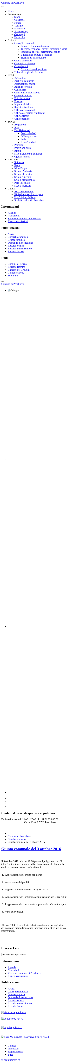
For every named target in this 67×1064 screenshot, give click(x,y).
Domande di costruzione (20, 242)
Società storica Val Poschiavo (29, 200)
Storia (17, 17)
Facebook (6, 827)
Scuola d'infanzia (23, 171)
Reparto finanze (16, 251)
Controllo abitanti (23, 95)
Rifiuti (17, 150)
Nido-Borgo (20, 168)
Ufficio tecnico (22, 118)
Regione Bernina (16, 266)
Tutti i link (13, 275)
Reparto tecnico (16, 245)
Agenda (12, 212)
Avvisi (11, 234)
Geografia (19, 19)
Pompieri (19, 145)
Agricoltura (20, 78)
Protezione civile (22, 147)
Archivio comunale (24, 81)
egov (10, 1054)
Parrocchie (19, 37)
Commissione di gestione (34, 69)
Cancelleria (20, 89)
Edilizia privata (22, 98)
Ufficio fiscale (21, 115)
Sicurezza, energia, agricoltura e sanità (40, 51)
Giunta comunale (23, 60)
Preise (24, 139)
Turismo (18, 25)
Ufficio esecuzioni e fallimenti (29, 113)
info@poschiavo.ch (12, 822)
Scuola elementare (23, 174)
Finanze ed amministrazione (35, 46)
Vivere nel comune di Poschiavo (24, 218)
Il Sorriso (19, 162)
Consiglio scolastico (24, 63)
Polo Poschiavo (22, 182)
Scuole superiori (22, 177)
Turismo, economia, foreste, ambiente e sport (44, 49)
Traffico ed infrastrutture (33, 57)
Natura (17, 22)
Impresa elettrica (22, 104)
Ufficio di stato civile (25, 110)
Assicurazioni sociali (24, 83)
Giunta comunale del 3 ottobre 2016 (31, 849)
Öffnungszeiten (29, 136)
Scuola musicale (22, 185)
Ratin (17, 165)
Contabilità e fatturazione (27, 92)
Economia (19, 28)
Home (11, 11)
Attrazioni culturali (24, 191)
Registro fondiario (23, 107)
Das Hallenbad (22, 130)
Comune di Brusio (17, 264)
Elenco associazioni (18, 221)
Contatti (12, 1045)
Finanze (18, 101)
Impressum (13, 1048)
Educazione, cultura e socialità (36, 54)
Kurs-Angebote (29, 142)
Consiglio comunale (24, 43)
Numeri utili (14, 215)
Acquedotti (20, 124)
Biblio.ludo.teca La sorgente (28, 194)
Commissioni (21, 66)
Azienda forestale (23, 86)
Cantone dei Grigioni (18, 269)
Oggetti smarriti (22, 156)
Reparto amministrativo (20, 248)
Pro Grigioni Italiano (24, 197)
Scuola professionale (24, 179)
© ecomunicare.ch (10, 1060)
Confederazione (16, 272)
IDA (16, 127)
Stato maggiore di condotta (28, 153)
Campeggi (19, 34)
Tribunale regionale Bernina (28, 72)
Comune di (12, 284)
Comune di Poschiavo (19, 836)
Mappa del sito (15, 1051)
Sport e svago (21, 31)
